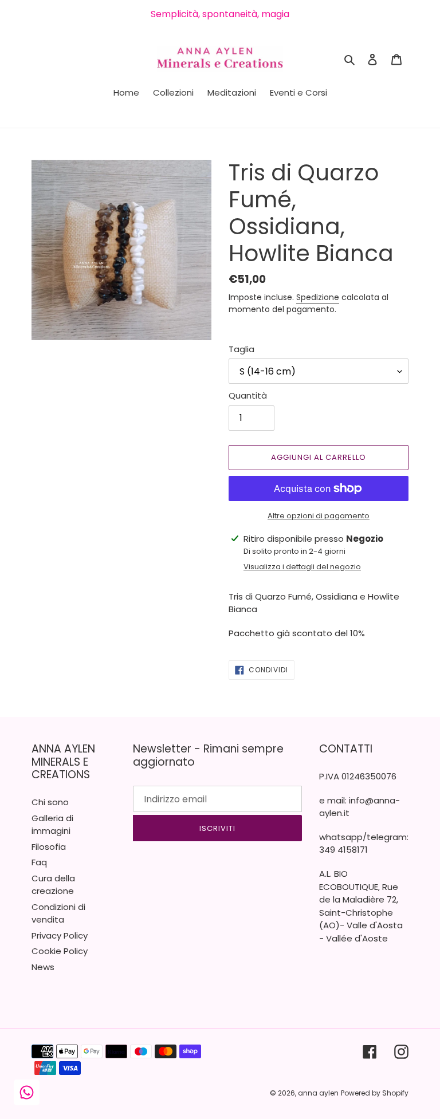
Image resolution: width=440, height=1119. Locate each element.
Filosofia (49, 847)
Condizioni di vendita (58, 913)
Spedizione (317, 297)
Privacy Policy (60, 935)
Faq (39, 862)
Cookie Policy (60, 951)
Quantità (248, 395)
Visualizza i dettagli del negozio (302, 566)
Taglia (241, 349)
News (43, 967)
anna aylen (318, 1093)
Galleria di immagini (52, 824)
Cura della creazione (53, 884)
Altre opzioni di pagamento (319, 515)
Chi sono (50, 802)
